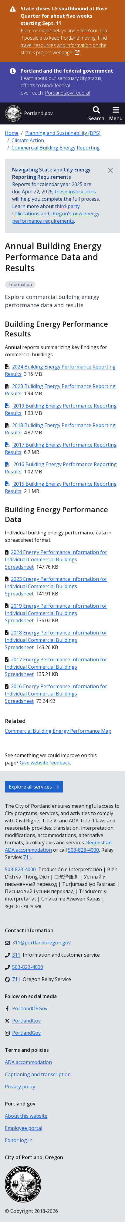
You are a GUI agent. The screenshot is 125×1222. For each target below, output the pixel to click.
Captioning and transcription (38, 1074)
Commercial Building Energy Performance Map (58, 731)
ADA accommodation (28, 1062)
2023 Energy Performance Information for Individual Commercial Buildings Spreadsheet (56, 586)
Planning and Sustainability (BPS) (62, 133)
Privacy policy (20, 1086)
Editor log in (18, 1140)
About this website (26, 1115)
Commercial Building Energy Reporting (56, 147)
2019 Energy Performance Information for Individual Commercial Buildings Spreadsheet (56, 613)
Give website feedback (45, 762)
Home (12, 133)
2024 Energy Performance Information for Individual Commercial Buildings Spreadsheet (56, 559)
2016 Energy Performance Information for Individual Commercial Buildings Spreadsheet (56, 693)
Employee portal (23, 1128)
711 (27, 857)
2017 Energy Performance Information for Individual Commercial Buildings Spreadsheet (56, 666)
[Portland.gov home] (29, 113)
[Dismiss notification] (110, 170)
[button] (96, 113)
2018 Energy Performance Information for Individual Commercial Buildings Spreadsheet (56, 640)
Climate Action (28, 140)
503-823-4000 (83, 849)
